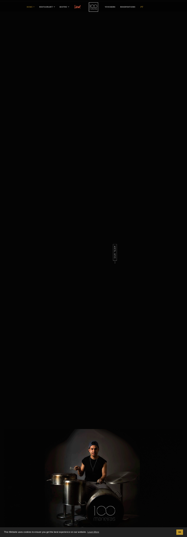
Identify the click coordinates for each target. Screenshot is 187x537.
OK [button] (179, 532)
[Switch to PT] (142, 7)
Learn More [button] (93, 532)
